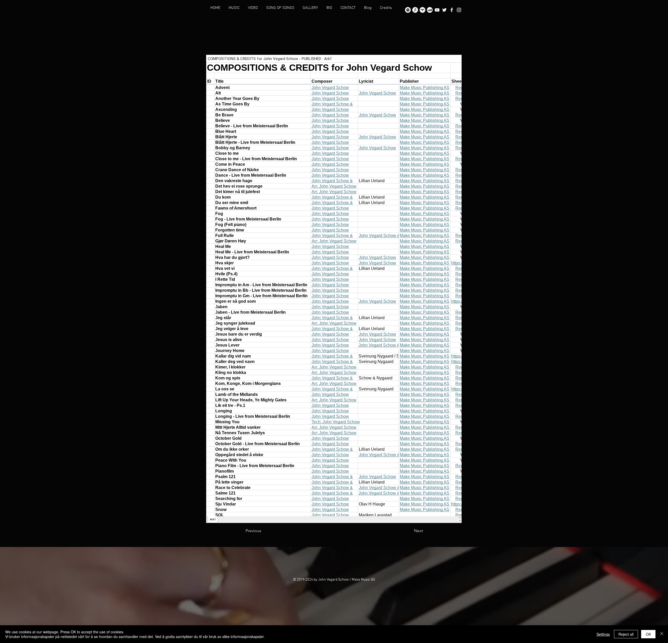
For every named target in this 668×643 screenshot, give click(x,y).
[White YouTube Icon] (437, 10)
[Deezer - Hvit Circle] (430, 10)
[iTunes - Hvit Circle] (415, 10)
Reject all (626, 634)
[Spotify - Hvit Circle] (408, 10)
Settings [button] (603, 634)
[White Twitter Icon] (444, 10)
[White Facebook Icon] (452, 10)
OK (648, 634)
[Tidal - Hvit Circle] (422, 10)
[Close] (662, 634)
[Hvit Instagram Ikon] (459, 10)
